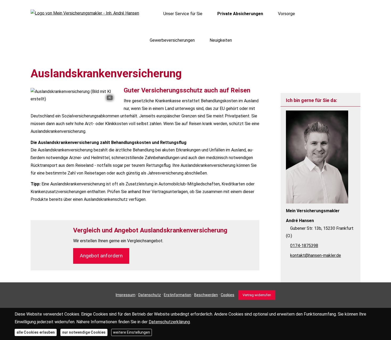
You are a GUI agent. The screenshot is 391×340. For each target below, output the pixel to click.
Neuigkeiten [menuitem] (221, 40)
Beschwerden (206, 295)
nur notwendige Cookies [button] (84, 332)
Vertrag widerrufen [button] (257, 295)
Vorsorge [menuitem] (286, 13)
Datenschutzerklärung (169, 321)
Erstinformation (177, 295)
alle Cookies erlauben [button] (35, 332)
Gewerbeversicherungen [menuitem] (172, 40)
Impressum (125, 295)
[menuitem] (151, 13)
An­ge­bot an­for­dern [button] (101, 256)
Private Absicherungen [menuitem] (240, 13)
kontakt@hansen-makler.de (315, 255)
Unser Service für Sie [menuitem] (182, 13)
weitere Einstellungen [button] (131, 332)
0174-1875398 (304, 245)
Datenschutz (149, 295)
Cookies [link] (227, 295)
